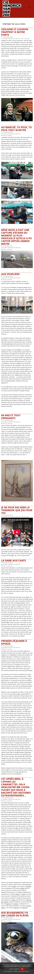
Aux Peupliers (10, 274)
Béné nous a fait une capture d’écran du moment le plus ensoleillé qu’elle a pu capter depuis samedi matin (16, 236)
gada (22, 888)
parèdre (8, 904)
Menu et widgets (29, 9)
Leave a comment (7, 135)
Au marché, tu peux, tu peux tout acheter (16, 129)
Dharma (16, 908)
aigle (3, 908)
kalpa (13, 900)
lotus (23, 894)
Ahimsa (24, 908)
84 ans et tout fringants (10, 417)
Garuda (29, 906)
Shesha (17, 894)
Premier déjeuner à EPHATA (14, 642)
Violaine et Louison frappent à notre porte (14, 32)
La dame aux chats (13, 560)
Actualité (5, 38)
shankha (28, 886)
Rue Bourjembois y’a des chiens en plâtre (15, 914)
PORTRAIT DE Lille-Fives (14, 38)
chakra (14, 886)
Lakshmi (15, 904)
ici (29, 971)
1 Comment (26, 38)
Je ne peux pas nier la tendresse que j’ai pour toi (16, 510)
